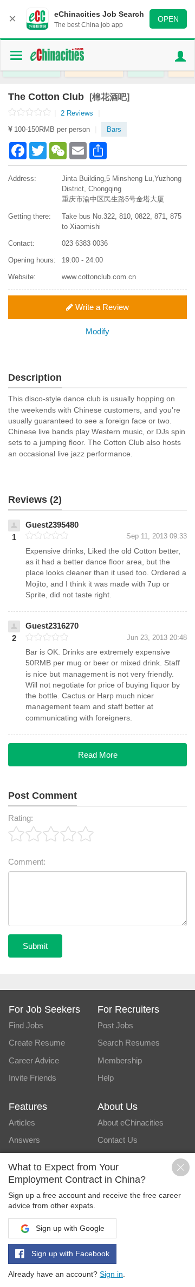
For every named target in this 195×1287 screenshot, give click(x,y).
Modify (97, 331)
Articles (22, 1122)
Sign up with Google (69, 1228)
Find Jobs (26, 1025)
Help (106, 1077)
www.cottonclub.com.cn (99, 277)
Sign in (111, 1274)
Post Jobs (115, 1025)
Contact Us (118, 1139)
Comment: (27, 861)
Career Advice (34, 1060)
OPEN (168, 19)
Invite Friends (32, 1077)
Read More (98, 754)
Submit (35, 946)
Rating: (20, 818)
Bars (114, 129)
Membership (120, 1060)
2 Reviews (80, 113)
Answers (24, 1139)
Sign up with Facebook (69, 1253)
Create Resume (37, 1042)
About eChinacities (131, 1122)
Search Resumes (129, 1042)
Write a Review (101, 307)
